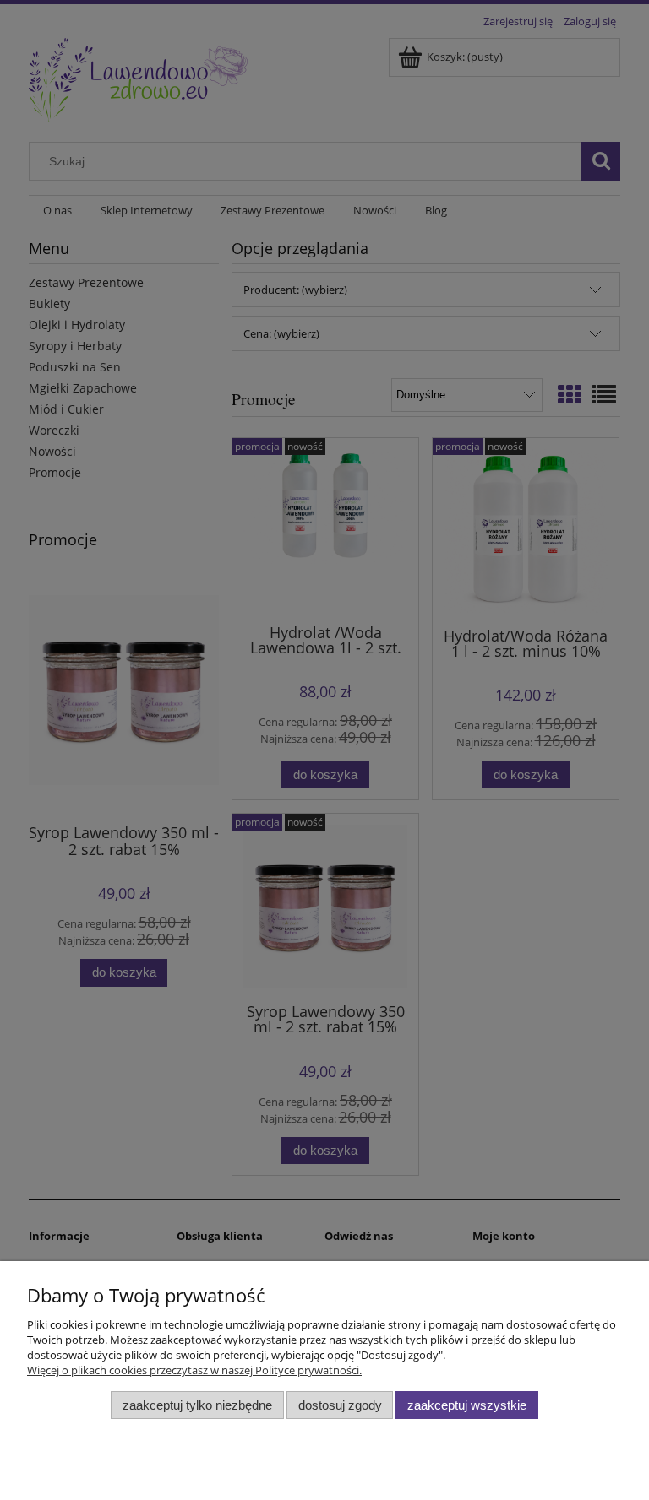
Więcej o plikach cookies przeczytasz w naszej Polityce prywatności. (194, 1370)
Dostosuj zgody (340, 1405)
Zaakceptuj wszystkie (466, 1405)
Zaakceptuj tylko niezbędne (197, 1405)
